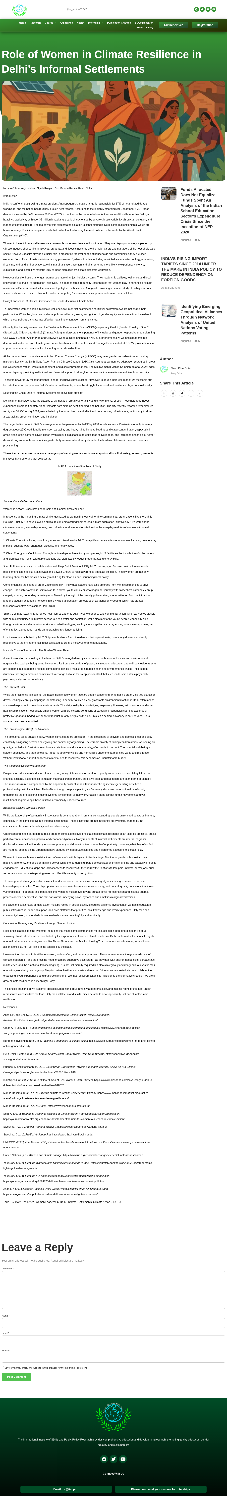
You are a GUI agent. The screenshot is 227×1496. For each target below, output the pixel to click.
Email (5, 1333)
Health (80, 22)
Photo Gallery (145, 27)
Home (22, 22)
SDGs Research (144, 22)
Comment (7, 1268)
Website (6, 1350)
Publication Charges (119, 22)
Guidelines (66, 22)
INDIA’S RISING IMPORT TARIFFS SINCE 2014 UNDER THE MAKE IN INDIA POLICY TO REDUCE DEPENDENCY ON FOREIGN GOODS (191, 269)
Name (5, 1315)
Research (35, 22)
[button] (50, 22)
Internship (94, 22)
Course (49, 22)
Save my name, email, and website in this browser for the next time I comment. (45, 1367)
